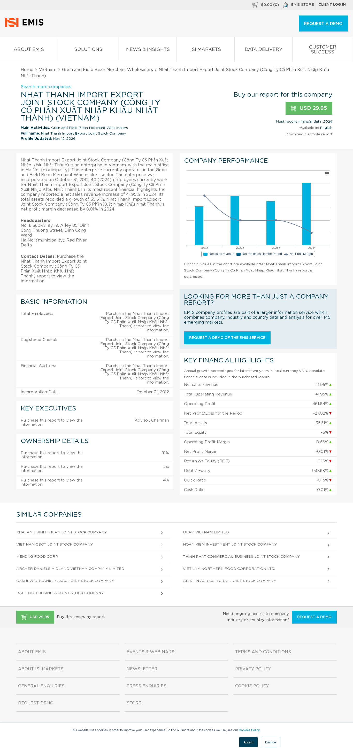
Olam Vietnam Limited (206, 532)
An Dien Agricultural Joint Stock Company (229, 581)
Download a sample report (309, 134)
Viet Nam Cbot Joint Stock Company (54, 544)
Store (134, 703)
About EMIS (29, 49)
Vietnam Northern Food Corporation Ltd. (229, 569)
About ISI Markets (41, 669)
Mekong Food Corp (37, 556)
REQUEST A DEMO (323, 24)
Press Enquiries (146, 686)
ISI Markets (205, 49)
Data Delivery (263, 49)
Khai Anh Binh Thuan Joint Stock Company (61, 532)
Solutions (88, 49)
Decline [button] (270, 742)
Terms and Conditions (263, 652)
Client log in (332, 4)
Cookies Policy (249, 730)
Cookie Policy (252, 686)
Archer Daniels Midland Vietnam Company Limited (70, 569)
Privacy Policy (253, 669)
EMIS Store (302, 4)
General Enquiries (41, 686)
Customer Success (322, 50)
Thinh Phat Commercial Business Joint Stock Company (241, 556)
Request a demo (314, 617)
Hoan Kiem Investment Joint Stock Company (230, 544)
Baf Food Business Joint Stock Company (60, 593)
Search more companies (46, 87)
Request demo (35, 703)
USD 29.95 (312, 108)
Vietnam (47, 70)
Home (27, 70)
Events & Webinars (150, 652)
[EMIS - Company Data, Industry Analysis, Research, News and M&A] (25, 26)
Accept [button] (248, 742)
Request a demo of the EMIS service (227, 338)
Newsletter (142, 669)
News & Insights (148, 49)
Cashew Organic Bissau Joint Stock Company (65, 581)
